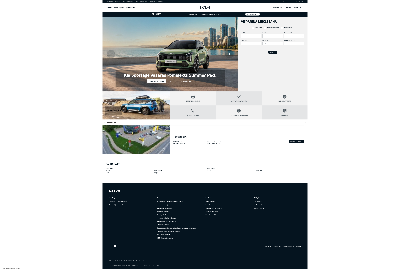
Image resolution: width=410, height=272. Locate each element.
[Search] (293, 1)
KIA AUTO (268, 246)
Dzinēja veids (266, 33)
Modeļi (109, 7)
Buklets (160, 1)
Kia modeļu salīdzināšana (117, 205)
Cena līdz (244, 40)
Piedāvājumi (278, 7)
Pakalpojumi (119, 7)
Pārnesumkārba (289, 33)
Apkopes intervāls (163, 211)
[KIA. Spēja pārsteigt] (114, 191)
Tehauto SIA (111, 122)
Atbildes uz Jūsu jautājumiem (167, 221)
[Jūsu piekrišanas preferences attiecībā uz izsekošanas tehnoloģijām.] (12, 268)
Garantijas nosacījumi (164, 208)
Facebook (110, 246)
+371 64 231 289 (215, 141)
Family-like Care (162, 215)
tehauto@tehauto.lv (213, 143)
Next (229, 54)
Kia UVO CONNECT (163, 235)
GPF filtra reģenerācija (165, 238)
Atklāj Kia (297, 7)
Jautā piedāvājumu (141, 1)
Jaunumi (152, 1)
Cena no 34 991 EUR (157, 81)
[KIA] (205, 7)
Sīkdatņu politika (211, 215)
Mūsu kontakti (210, 201)
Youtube (115, 246)
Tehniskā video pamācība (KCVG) (168, 231)
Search (272, 52)
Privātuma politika (212, 211)
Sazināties (209, 205)
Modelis (243, 33)
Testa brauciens (128, 1)
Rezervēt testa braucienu (180, 81)
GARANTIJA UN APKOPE (152, 265)
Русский (300, 1)
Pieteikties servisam (113, 1)
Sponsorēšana (259, 208)
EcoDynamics (258, 205)
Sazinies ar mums (296, 141)
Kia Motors (257, 201)
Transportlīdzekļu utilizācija (166, 218)
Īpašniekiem (130, 7)
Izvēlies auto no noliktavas (118, 201)
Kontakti (288, 7)
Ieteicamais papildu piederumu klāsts (170, 201)
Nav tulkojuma (252, 14)
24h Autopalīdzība (163, 225)
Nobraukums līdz (289, 40)
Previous (111, 54)
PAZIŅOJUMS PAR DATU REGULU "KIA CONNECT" (125, 265)
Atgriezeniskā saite (288, 246)
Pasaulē (298, 246)
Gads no (265, 40)
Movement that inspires (214, 208)
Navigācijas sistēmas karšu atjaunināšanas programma (176, 228)
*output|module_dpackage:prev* (105, 122)
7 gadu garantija (163, 205)
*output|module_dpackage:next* (305, 122)
